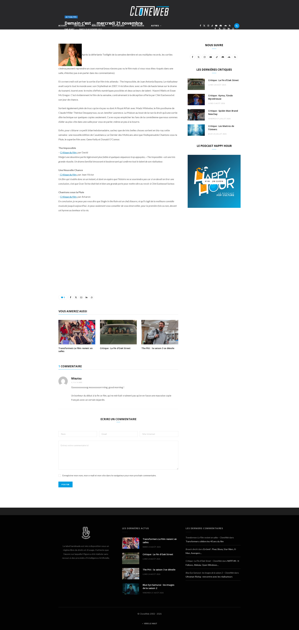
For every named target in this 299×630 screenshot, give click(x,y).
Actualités (71, 17)
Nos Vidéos (138, 25)
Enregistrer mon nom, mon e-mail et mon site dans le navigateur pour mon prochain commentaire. (109, 475)
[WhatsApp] (233, 28)
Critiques (79, 25)
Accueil (62, 25)
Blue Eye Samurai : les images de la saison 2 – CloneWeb (210, 572)
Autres (155, 25)
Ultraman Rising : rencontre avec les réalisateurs (209, 576)
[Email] (224, 28)
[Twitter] (220, 28)
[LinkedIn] (229, 28)
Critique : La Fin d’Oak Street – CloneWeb (204, 561)
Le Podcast (118, 25)
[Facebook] (215, 28)
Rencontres (98, 25)
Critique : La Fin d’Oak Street (115, 348)
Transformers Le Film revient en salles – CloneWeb (207, 537)
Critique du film (68, 152)
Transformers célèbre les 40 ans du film (205, 541)
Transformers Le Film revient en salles (75, 350)
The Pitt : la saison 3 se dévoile (157, 348)
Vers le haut (150, 623)
